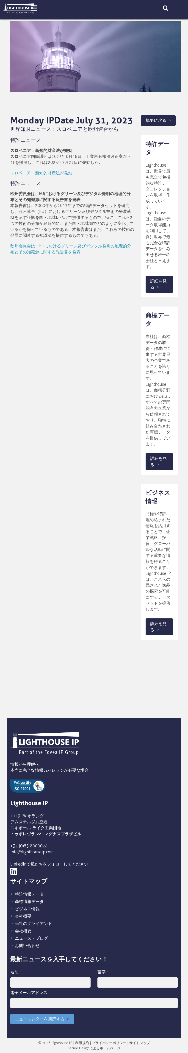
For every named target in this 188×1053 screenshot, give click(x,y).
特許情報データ (29, 894)
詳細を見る (158, 284)
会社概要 (23, 916)
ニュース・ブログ (31, 938)
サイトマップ (139, 1043)
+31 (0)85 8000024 (29, 846)
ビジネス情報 (27, 908)
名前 (16, 972)
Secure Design (78, 1048)
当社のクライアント (33, 923)
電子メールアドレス (30, 992)
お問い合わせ (27, 945)
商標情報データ (29, 901)
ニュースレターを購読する (39, 1019)
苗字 (103, 972)
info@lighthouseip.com (31, 852)
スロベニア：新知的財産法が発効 (41, 173)
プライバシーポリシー (109, 1043)
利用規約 (82, 1043)
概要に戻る (156, 120)
